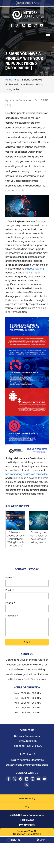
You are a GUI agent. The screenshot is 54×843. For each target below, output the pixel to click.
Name (9, 577)
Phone (10, 602)
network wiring (35, 268)
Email (9, 590)
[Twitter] (17, 25)
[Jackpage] (26, 784)
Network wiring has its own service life (26, 474)
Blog (9, 105)
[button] (48, 37)
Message (11, 615)
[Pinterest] (23, 25)
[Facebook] (11, 25)
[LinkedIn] (29, 25)
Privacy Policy (27, 824)
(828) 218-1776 (27, 3)
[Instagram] (35, 25)
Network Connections (21, 100)
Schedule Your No (27, 832)
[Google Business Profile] (44, 778)
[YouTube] (41, 25)
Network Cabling (27, 798)
